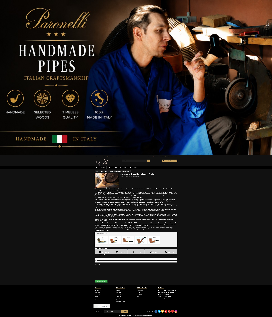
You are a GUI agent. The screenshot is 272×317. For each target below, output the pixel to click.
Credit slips (139, 294)
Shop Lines (97, 292)
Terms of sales (119, 294)
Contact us (118, 296)
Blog (125, 167)
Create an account (173, 156)
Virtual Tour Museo (120, 301)
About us (102, 167)
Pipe (139, 176)
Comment (97, 264)
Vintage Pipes (98, 294)
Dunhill (96, 296)
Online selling (98, 290)
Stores (117, 299)
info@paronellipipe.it (116, 156)
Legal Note (118, 292)
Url (96, 260)
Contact (161, 287)
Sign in (165, 156)
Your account (142, 287)
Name (96, 257)
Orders (138, 292)
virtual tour (133, 167)
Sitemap (118, 298)
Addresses (139, 296)
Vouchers (139, 298)
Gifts (96, 299)
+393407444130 (102, 156)
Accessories (97, 298)
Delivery (118, 290)
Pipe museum (117, 167)
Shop (109, 167)
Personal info (140, 290)
